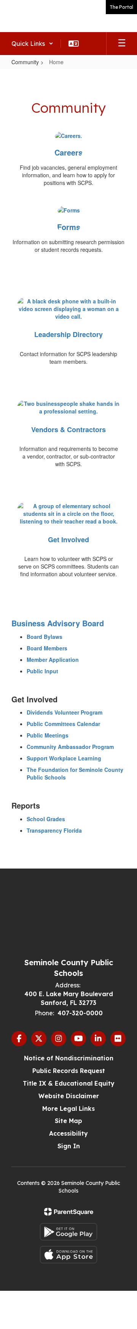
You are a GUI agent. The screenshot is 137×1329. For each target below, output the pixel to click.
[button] (32, 43)
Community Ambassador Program (70, 746)
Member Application (53, 659)
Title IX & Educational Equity (69, 1083)
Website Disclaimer (68, 1096)
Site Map (68, 1121)
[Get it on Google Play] (68, 1231)
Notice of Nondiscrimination (68, 1058)
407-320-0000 (80, 1013)
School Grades (46, 819)
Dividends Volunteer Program (64, 712)
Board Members (47, 648)
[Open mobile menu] (122, 43)
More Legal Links (68, 1108)
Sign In (68, 1146)
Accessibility (68, 1133)
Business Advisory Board (57, 623)
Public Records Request (68, 1071)
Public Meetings (47, 735)
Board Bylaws (44, 636)
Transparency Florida (54, 830)
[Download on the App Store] (68, 1254)
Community (25, 62)
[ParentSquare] (68, 1211)
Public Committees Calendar (63, 724)
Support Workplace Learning (64, 758)
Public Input (42, 671)
